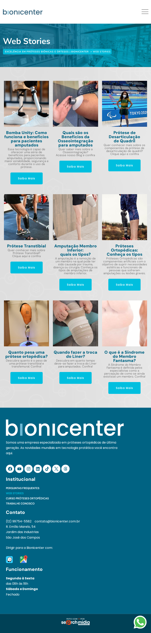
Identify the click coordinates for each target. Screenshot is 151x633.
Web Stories (15, 493)
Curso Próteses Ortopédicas (27, 498)
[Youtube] (19, 469)
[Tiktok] (47, 469)
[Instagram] (28, 469)
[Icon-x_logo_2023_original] (56, 469)
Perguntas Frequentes (22, 488)
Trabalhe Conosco (20, 503)
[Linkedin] (38, 469)
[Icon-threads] (65, 469)
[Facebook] (10, 469)
